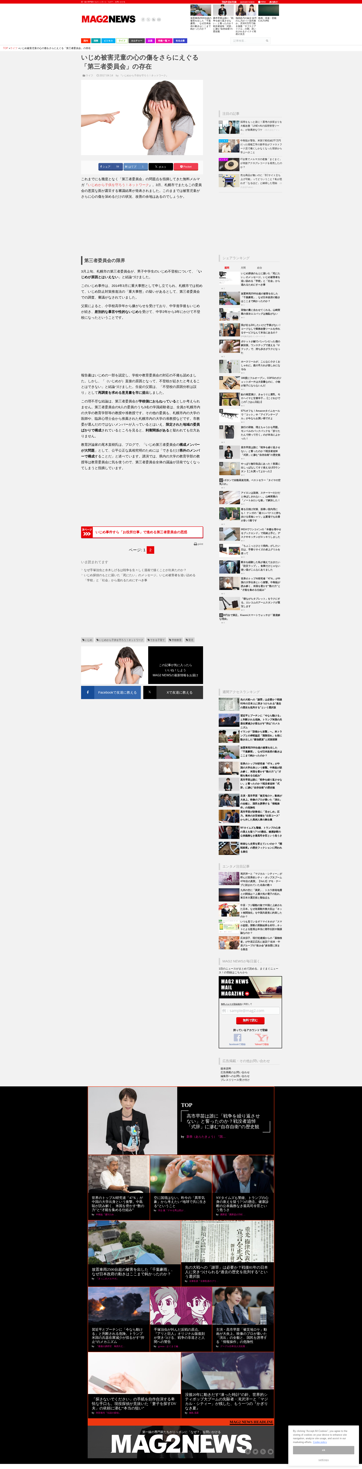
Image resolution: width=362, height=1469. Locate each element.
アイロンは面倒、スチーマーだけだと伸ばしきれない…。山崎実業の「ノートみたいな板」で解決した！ (260, 496)
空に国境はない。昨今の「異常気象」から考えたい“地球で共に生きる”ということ (180, 1202)
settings (323, 1460)
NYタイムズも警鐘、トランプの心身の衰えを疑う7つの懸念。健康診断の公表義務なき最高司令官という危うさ (261, 831)
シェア (106, 166)
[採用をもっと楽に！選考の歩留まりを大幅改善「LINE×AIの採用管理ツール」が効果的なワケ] (229, 133)
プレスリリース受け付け (235, 1079)
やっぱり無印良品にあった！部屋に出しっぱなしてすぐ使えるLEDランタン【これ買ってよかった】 (260, 467)
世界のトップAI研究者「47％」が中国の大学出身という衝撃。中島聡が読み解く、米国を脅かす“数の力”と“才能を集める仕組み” (118, 1204)
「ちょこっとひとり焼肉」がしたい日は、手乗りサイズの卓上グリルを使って (260, 549)
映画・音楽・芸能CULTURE (267, 19)
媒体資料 (226, 1068)
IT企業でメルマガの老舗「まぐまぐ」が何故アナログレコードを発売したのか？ (261, 163)
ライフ (89, 75)
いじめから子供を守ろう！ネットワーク (118, 185)
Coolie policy (320, 1442)
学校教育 (177, 640)
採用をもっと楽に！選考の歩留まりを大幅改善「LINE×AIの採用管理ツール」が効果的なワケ (261, 125)
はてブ (132, 166)
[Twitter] (148, 19)
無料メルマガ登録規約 (231, 1004)
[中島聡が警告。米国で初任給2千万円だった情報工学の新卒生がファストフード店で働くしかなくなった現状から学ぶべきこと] (229, 151)
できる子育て (157, 640)
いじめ (88, 640)
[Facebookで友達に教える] (111, 686)
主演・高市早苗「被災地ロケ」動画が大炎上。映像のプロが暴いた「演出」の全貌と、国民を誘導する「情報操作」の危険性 (241, 1336)
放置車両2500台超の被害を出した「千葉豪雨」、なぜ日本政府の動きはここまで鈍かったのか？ (201, 23)
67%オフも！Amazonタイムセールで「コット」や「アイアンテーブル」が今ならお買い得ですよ (260, 414)
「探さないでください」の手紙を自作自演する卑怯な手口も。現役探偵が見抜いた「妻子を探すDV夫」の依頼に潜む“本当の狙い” (134, 1403)
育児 (190, 640)
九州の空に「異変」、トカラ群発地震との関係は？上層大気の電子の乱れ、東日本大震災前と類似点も (261, 894)
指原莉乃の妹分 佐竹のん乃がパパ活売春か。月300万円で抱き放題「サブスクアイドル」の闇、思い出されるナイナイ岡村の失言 (246, 26)
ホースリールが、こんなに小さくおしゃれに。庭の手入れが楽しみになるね (260, 365)
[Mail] (159, 19)
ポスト (162, 166)
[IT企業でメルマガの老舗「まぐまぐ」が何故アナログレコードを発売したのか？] (229, 170)
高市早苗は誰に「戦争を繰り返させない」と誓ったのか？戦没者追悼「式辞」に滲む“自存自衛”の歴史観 (223, 25)
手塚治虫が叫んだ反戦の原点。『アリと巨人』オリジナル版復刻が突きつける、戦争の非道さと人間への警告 (179, 1336)
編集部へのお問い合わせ (235, 1076)
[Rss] (153, 19)
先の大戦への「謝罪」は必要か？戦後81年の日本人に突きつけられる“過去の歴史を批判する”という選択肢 (261, 703)
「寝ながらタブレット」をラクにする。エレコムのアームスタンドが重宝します (260, 602)
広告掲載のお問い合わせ (235, 1072)
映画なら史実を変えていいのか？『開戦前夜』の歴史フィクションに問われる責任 (261, 847)
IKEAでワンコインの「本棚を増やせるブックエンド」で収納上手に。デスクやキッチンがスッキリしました (261, 533)
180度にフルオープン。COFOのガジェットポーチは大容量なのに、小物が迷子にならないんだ (261, 382)
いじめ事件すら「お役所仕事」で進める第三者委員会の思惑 (141, 532)
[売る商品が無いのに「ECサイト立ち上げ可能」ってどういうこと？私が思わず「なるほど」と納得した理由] (229, 186)
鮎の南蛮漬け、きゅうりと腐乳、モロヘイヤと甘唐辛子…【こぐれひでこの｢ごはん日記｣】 (260, 398)
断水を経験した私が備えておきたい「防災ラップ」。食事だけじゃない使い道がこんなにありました (260, 566)
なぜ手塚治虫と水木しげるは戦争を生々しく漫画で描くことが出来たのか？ (135, 570)
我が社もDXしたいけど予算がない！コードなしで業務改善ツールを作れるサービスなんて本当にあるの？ (261, 329)
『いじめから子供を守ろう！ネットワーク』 (143, 75)
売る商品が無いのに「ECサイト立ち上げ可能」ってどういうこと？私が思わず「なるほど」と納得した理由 (261, 179)
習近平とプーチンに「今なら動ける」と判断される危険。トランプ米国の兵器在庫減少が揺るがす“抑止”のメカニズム (118, 1336)
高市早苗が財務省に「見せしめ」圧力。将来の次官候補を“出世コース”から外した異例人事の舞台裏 (260, 815)
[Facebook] (143, 19)
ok (323, 1450)
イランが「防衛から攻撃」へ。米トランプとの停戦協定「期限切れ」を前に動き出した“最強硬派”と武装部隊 (261, 735)
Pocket (187, 166)
